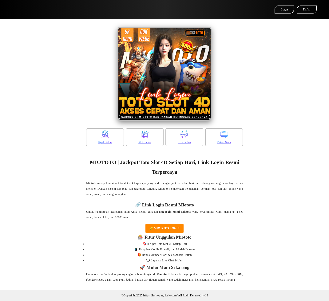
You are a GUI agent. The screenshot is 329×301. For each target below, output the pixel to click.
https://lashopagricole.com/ (160, 295)
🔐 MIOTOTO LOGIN (164, 228)
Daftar (307, 9)
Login (284, 9)
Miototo (91, 183)
